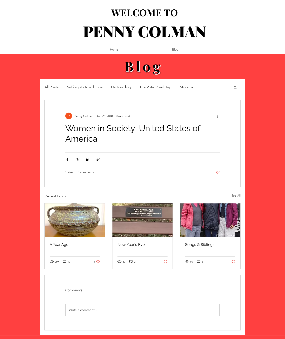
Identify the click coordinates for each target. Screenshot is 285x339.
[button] (235, 87)
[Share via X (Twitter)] (77, 159)
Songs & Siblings (199, 244)
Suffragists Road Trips (85, 87)
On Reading (121, 87)
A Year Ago (59, 244)
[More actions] (217, 115)
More (184, 87)
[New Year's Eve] (142, 220)
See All (236, 195)
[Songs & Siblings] (210, 220)
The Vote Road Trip (155, 87)
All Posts (51, 87)
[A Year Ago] (75, 220)
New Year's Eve (131, 244)
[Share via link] (98, 159)
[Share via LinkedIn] (88, 159)
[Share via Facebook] (67, 159)
